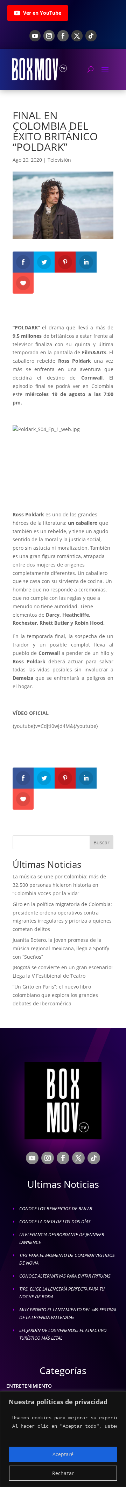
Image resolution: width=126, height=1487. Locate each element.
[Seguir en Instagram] (49, 35)
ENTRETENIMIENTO (29, 1385)
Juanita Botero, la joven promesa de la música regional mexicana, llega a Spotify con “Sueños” (61, 948)
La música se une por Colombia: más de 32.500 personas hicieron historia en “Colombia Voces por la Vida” (59, 885)
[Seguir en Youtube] (35, 35)
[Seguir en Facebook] (63, 35)
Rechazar (63, 1473)
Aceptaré (63, 1454)
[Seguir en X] (77, 35)
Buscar (101, 842)
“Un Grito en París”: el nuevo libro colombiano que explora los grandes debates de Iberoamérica (55, 995)
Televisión (59, 159)
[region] (63, 1439)
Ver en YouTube (42, 12)
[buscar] (90, 69)
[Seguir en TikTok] (91, 35)
